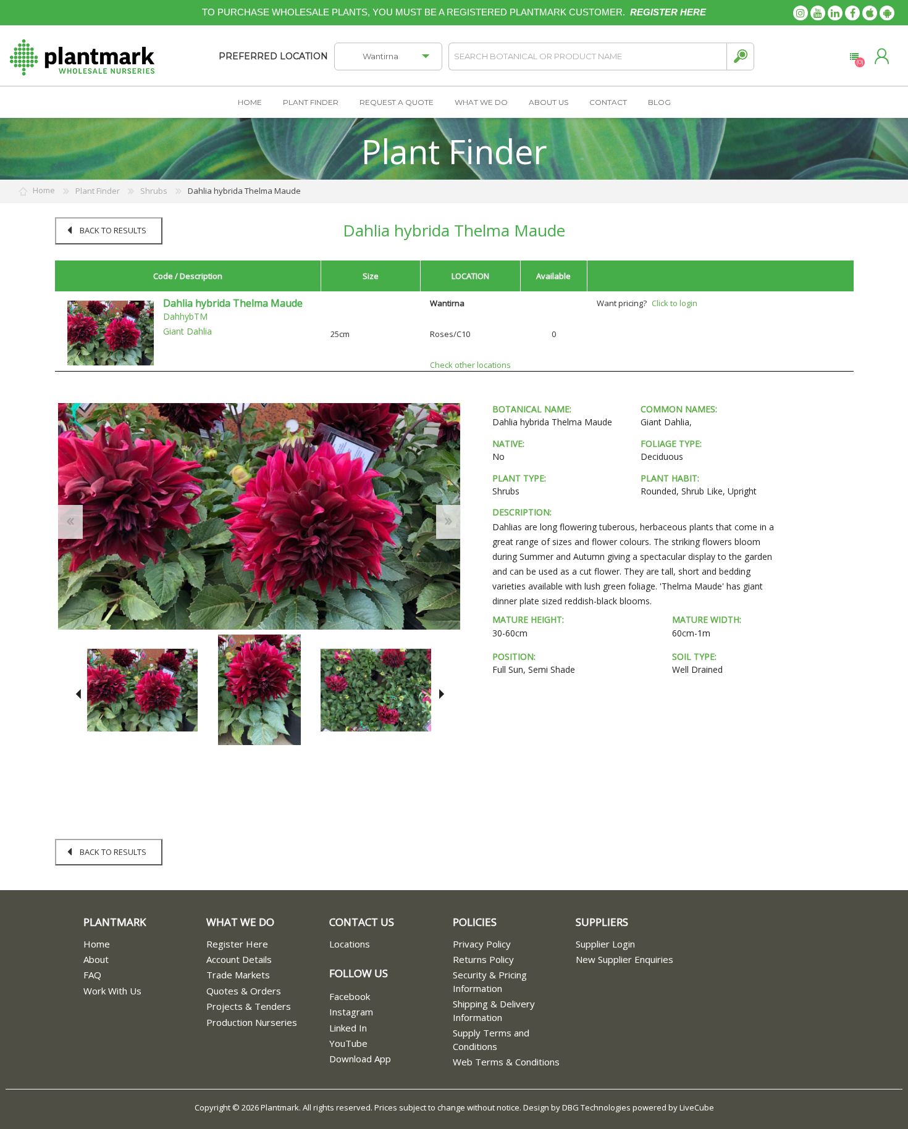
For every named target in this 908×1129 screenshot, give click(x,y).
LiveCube (696, 1107)
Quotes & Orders (243, 991)
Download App (360, 1058)
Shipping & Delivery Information (494, 1010)
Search (740, 56)
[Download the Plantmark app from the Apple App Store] (869, 13)
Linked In (348, 1028)
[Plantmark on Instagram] (800, 13)
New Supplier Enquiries (624, 959)
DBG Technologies (596, 1107)
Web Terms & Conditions (506, 1062)
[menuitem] (144, 944)
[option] (142, 690)
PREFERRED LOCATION (273, 56)
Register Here (237, 944)
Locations (349, 944)
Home (96, 944)
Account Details (239, 959)
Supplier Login (605, 944)
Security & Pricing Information (490, 981)
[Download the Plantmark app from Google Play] (887, 13)
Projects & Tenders (248, 1006)
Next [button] (439, 694)
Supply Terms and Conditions (491, 1039)
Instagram (351, 1012)
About (96, 959)
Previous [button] (78, 694)
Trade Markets (238, 975)
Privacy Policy (482, 944)
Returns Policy (483, 959)
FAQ (92, 975)
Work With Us (112, 991)
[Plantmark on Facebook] (852, 13)
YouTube (348, 1043)
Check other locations (470, 364)
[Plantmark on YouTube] (817, 13)
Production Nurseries (251, 1022)
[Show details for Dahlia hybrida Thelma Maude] (110, 332)
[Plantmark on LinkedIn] (835, 13)
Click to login (674, 303)
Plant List (854, 56)
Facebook (349, 996)
